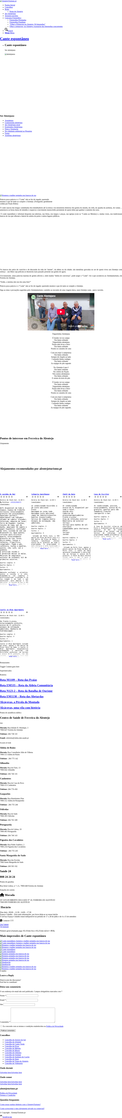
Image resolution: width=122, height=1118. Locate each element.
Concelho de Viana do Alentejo (16, 1061)
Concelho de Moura (12, 1051)
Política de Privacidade (54, 1026)
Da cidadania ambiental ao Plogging (18, 131)
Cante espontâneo (14, 38)
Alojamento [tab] (4, 443)
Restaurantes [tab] (5, 663)
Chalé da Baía (69, 494)
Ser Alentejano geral (12, 125)
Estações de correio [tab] (7, 890)
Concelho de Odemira (13, 1053)
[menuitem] (63, 5)
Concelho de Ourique (13, 1055)
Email (3, 1000)
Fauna (7, 133)
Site (1, 1004)
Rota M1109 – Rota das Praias (18, 679)
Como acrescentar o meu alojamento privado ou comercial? (22, 1109)
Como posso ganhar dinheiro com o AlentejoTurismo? (20, 1104)
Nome (3, 996)
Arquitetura (9, 120)
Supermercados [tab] (6, 671)
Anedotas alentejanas (13, 135)
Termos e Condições (7, 1095)
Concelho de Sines (12, 1059)
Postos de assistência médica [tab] (10, 713)
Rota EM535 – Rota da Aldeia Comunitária (26, 685)
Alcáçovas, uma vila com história (20, 707)
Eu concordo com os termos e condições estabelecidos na (33, 1026)
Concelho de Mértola (13, 1048)
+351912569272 (15, 502)
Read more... (14, 585)
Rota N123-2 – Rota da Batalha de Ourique (26, 690)
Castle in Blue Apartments (12, 610)
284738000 (4, 925)
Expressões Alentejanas (13, 127)
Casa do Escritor (101, 494)
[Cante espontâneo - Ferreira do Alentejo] (61, 963)
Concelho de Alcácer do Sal (15, 1040)
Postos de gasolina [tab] (7, 882)
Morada (9, 895)
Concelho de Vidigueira (14, 1063)
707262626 (4, 927)
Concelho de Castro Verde (15, 1044)
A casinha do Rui (7, 494)
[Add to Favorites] (27, 497)
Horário (5, 907)
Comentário (5, 1022)
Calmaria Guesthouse (40, 494)
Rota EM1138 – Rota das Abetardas (21, 696)
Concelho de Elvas (12, 1046)
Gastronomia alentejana (13, 123)
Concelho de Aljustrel (13, 1042)
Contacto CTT (8, 921)
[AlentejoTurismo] (8, 1)
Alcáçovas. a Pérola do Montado (19, 702)
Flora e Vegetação (11, 129)
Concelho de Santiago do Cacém (17, 1057)
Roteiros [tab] (3, 675)
